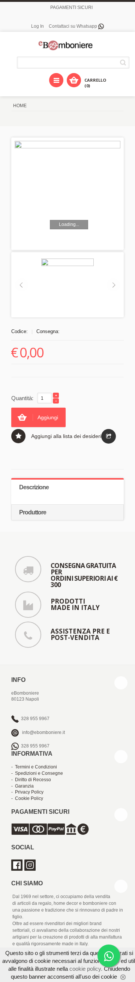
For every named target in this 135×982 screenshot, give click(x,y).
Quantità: (22, 398)
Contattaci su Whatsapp (73, 26)
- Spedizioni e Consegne (37, 773)
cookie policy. (85, 969)
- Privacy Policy (27, 792)
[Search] (124, 62)
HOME (20, 105)
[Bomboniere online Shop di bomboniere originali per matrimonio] (67, 45)
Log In (37, 26)
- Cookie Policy (27, 798)
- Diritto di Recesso (31, 779)
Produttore (32, 512)
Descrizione (34, 487)
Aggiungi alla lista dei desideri (66, 436)
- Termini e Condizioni (34, 767)
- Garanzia (22, 786)
